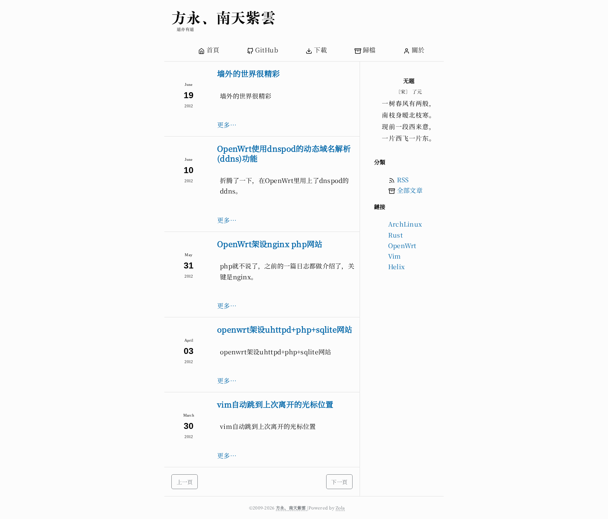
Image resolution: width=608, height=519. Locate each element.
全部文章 (410, 190)
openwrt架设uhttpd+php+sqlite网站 (285, 329)
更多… (226, 124)
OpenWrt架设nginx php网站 (269, 243)
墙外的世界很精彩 (248, 73)
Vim (394, 255)
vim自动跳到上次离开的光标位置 (275, 404)
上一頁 (185, 482)
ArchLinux (405, 223)
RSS (403, 179)
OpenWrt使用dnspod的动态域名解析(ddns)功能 (284, 153)
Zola (340, 508)
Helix (396, 266)
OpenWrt (402, 245)
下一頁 (339, 482)
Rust (395, 234)
